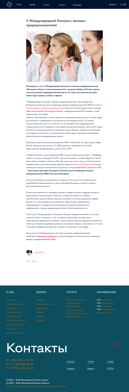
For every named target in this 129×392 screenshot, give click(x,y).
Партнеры (40, 320)
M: (19, 363)
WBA (99, 300)
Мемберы (40, 316)
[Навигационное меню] (124, 4)
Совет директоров (14, 312)
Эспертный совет (13, 316)
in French (18, 324)
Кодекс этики (12, 329)
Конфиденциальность (15, 333)
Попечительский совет (16, 320)
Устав (8, 324)
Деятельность (42, 308)
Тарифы (39, 312)
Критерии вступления (15, 304)
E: (20, 367)
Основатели (11, 308)
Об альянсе (11, 300)
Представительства (44, 304)
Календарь (41, 300)
